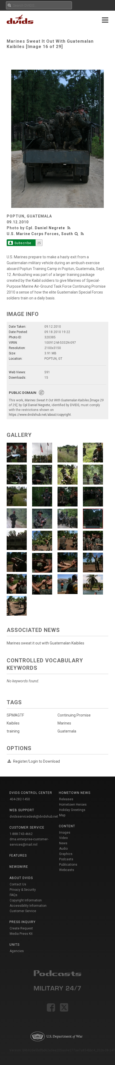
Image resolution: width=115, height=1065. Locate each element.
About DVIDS (21, 878)
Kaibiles (13, 723)
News (63, 843)
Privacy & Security (23, 890)
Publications (68, 864)
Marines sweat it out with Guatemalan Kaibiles (45, 643)
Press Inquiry (22, 922)
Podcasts (66, 859)
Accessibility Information (28, 906)
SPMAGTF (15, 715)
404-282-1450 (20, 799)
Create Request (21, 928)
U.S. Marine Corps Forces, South (40, 234)
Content (67, 826)
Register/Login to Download (36, 761)
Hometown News (74, 793)
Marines (64, 723)
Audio (63, 848)
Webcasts (66, 870)
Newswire (18, 867)
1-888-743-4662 (21, 834)
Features (18, 855)
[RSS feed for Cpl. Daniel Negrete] (69, 228)
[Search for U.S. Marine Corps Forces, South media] (76, 234)
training (13, 731)
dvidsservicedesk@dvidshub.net (34, 816)
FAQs (13, 895)
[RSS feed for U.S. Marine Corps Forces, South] (82, 234)
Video (63, 838)
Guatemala (66, 731)
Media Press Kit (21, 934)
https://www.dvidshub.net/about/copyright (40, 415)
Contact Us (18, 884)
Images (64, 832)
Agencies (17, 951)
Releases (66, 799)
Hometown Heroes (73, 804)
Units (14, 945)
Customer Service (23, 911)
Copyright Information (26, 900)
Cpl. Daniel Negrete (45, 228)
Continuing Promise (74, 715)
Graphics (65, 854)
